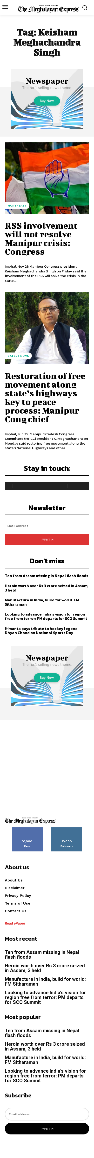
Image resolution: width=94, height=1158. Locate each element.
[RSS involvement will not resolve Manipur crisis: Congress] (47, 178)
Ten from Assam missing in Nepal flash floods (46, 576)
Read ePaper (15, 923)
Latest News (18, 356)
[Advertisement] (47, 766)
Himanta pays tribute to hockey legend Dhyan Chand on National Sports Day (41, 631)
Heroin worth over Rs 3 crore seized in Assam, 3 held (46, 588)
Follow (67, 829)
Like (27, 829)
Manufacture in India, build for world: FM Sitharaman (42, 602)
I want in (47, 539)
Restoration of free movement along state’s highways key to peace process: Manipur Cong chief (45, 397)
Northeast (17, 205)
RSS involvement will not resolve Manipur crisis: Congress (41, 238)
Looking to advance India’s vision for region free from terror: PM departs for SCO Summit (46, 616)
